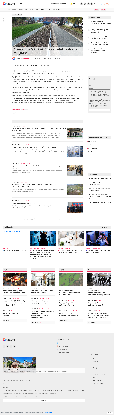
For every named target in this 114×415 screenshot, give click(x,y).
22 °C (74, 3)
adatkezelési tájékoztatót (101, 105)
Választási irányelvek (98, 383)
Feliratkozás (99, 110)
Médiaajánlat (96, 368)
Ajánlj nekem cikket (63, 219)
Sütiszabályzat (48, 412)
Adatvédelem (96, 371)
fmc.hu (18, 58)
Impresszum (96, 364)
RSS (94, 377)
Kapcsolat (95, 361)
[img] (9, 3)
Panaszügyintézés (97, 380)
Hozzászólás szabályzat (99, 374)
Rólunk (94, 358)
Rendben (110, 412)
